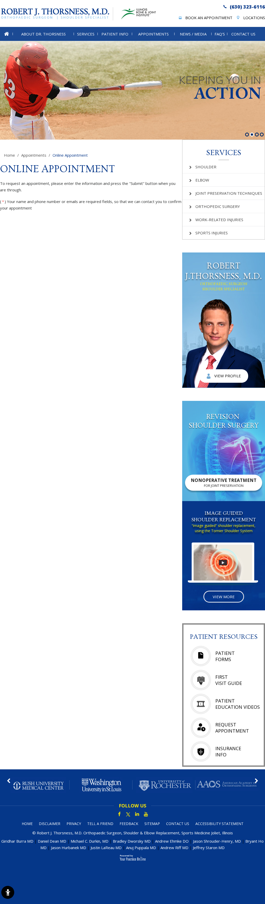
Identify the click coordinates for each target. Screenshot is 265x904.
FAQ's (220, 34)
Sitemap (152, 823)
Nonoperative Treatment (223, 482)
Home (9, 155)
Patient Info (114, 34)
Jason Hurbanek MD (68, 847)
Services (85, 34)
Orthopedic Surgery (217, 206)
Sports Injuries (211, 232)
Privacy (74, 823)
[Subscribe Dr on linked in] (137, 815)
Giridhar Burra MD (17, 841)
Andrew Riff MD (174, 847)
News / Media (193, 34)
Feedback (129, 823)
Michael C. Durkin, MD (89, 841)
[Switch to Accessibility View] (7, 892)
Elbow (202, 180)
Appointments (153, 34)
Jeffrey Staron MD (209, 847)
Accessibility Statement (219, 823)
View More (224, 596)
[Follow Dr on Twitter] (128, 815)
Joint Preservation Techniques (228, 193)
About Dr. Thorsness (43, 34)
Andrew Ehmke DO (172, 841)
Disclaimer (49, 823)
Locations (254, 17)
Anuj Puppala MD (141, 847)
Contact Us (243, 34)
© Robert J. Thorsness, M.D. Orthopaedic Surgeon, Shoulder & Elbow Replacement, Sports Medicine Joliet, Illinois (132, 832)
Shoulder (205, 166)
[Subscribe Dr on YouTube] (146, 815)
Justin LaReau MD (106, 847)
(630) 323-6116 (247, 7)
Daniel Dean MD (52, 841)
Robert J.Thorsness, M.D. (223, 276)
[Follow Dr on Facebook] (119, 815)
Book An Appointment (208, 17)
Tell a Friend (100, 823)
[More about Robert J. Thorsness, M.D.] (56, 13)
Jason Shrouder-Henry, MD (217, 841)
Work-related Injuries (219, 219)
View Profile (227, 375)
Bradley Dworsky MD (132, 841)
